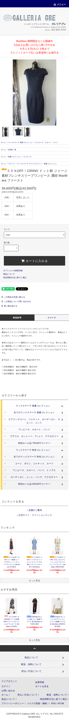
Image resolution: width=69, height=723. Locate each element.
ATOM (61, 703)
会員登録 (39, 682)
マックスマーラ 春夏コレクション (20, 142)
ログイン (5, 686)
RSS (53, 703)
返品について (9, 274)
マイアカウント (9, 681)
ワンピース (27, 157)
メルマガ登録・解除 (37, 703)
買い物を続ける (10, 306)
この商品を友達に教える (14, 297)
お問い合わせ (8, 690)
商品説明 (17, 317)
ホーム (3, 142)
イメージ (51, 317)
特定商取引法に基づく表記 (14, 277)
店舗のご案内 (35, 510)
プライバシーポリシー (12, 703)
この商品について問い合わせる (17, 301)
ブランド (11, 164)
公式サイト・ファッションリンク (35, 515)
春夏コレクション (14, 157)
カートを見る (42, 686)
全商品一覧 (12, 150)
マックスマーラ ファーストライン (29, 164)
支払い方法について (27, 694)
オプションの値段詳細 (12, 270)
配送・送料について (57, 694)
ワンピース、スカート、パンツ (46, 142)
